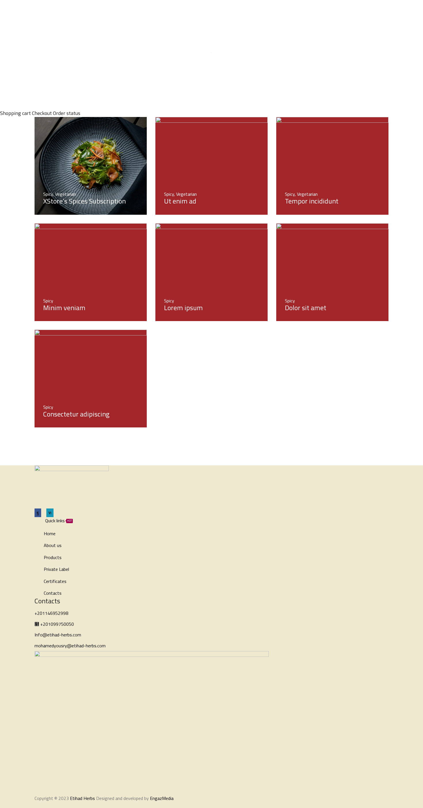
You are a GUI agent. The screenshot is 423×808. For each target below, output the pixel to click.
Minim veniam (64, 307)
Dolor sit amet (305, 307)
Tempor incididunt (311, 201)
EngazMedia (162, 798)
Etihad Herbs (82, 798)
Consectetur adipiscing (76, 414)
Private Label (199, 11)
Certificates (235, 11)
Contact (261, 11)
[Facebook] (354, 11)
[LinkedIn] (363, 11)
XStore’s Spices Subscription (84, 201)
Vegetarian (65, 194)
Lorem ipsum (183, 307)
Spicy (48, 194)
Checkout (42, 113)
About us (141, 11)
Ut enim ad (180, 201)
